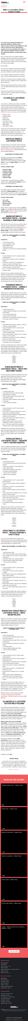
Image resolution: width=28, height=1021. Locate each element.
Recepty (4, 6)
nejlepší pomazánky (18, 696)
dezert (21, 292)
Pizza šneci (4, 538)
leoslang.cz (20, 1019)
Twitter (10, 769)
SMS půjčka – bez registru (6, 1001)
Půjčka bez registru (4, 967)
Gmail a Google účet (5, 983)
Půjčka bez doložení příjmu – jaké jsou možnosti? (10, 969)
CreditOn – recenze (4, 984)
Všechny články (14, 951)
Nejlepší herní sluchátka (5, 995)
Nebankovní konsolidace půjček (7, 986)
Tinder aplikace (4, 964)
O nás (11, 1017)
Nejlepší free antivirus (5, 972)
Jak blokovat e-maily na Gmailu (7, 993)
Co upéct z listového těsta (13, 112)
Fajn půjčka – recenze (5, 981)
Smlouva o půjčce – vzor (5, 966)
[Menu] (24, 2)
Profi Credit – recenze (5, 1000)
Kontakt (7, 1017)
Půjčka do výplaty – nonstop (6, 1003)
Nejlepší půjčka (4, 978)
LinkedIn (16, 769)
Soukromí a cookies (18, 1017)
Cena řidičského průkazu (5, 998)
